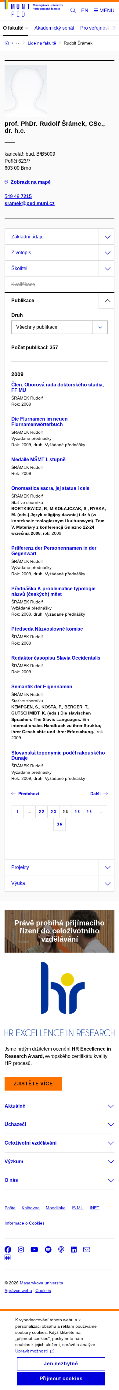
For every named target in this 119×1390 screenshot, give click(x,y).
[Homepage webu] (34, 9)
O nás (11, 1180)
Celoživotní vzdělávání (30, 1143)
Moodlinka (56, 1207)
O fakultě (14, 28)
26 (89, 811)
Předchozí (28, 793)
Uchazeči (15, 1124)
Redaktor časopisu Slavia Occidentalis (55, 658)
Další (95, 793)
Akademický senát (54, 28)
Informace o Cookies (25, 1223)
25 (77, 811)
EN (84, 10)
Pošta (10, 1207)
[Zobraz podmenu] (105, 1106)
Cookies (43, 1290)
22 (41, 811)
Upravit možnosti (31, 1350)
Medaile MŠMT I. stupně (38, 459)
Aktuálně (15, 1106)
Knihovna (31, 1207)
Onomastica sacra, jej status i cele (50, 488)
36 (59, 824)
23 (53, 811)
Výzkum (14, 1161)
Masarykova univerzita (41, 1282)
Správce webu (18, 1290)
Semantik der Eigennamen (41, 686)
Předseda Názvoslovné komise (47, 629)
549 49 (18, 196)
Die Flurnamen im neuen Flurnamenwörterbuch (39, 421)
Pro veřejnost (94, 28)
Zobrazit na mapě (31, 182)
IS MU (78, 1207)
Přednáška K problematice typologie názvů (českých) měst (53, 591)
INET (94, 1207)
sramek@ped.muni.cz (30, 203)
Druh (17, 315)
